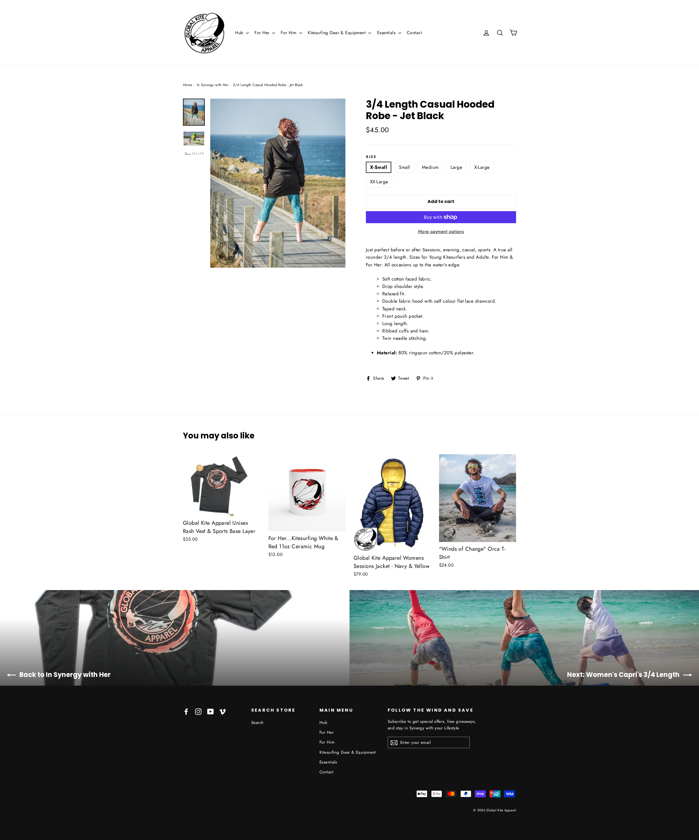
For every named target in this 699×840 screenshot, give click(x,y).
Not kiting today (349, 495)
